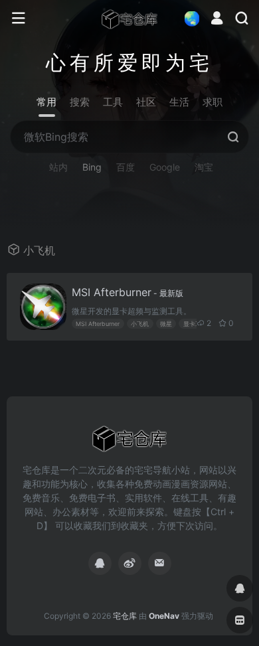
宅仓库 (125, 616)
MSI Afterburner (127, 292)
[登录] (217, 20)
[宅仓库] (129, 19)
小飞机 (140, 323)
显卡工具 (195, 323)
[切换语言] (188, 18)
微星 (166, 323)
